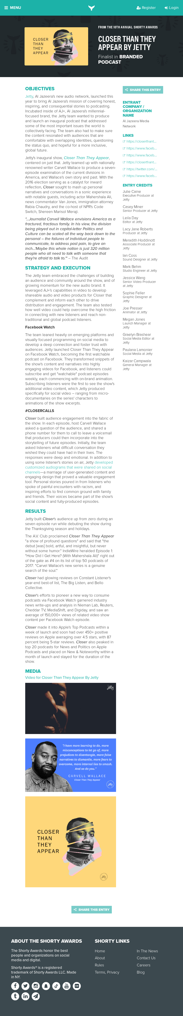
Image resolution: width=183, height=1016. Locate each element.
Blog (141, 972)
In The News (147, 951)
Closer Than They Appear (86, 158)
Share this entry (145, 90)
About (100, 958)
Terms (100, 972)
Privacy (113, 972)
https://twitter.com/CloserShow (149, 169)
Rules (99, 965)
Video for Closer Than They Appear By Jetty (61, 677)
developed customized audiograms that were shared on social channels (69, 467)
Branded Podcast (120, 59)
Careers (143, 965)
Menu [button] (15, 7)
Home (100, 951)
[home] (91, 8)
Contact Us (146, 958)
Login (174, 7)
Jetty (29, 96)
